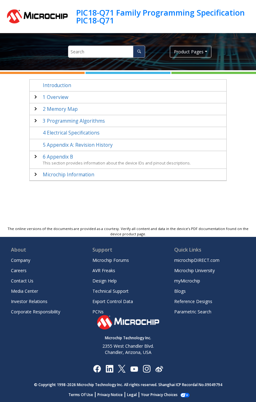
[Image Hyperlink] (134, 368)
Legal (132, 394)
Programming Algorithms (74, 121)
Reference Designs (193, 301)
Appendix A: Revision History (78, 145)
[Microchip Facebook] (97, 368)
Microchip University (194, 270)
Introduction (57, 85)
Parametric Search (192, 312)
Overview (55, 97)
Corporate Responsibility (35, 312)
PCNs (98, 312)
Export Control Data (112, 301)
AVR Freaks (103, 270)
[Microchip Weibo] (159, 368)
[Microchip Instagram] (146, 368)
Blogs (180, 291)
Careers (19, 270)
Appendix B (58, 157)
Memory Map (60, 109)
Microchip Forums (110, 260)
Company (20, 260)
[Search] (139, 52)
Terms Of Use (80, 394)
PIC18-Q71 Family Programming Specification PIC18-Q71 (160, 16)
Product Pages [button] (189, 52)
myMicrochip (187, 281)
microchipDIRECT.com (196, 260)
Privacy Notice (110, 394)
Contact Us (22, 281)
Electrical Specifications (71, 133)
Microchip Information (68, 174)
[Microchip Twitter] (122, 368)
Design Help (104, 281)
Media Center (24, 291)
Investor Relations (29, 301)
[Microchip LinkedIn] (109, 368)
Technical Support (110, 291)
